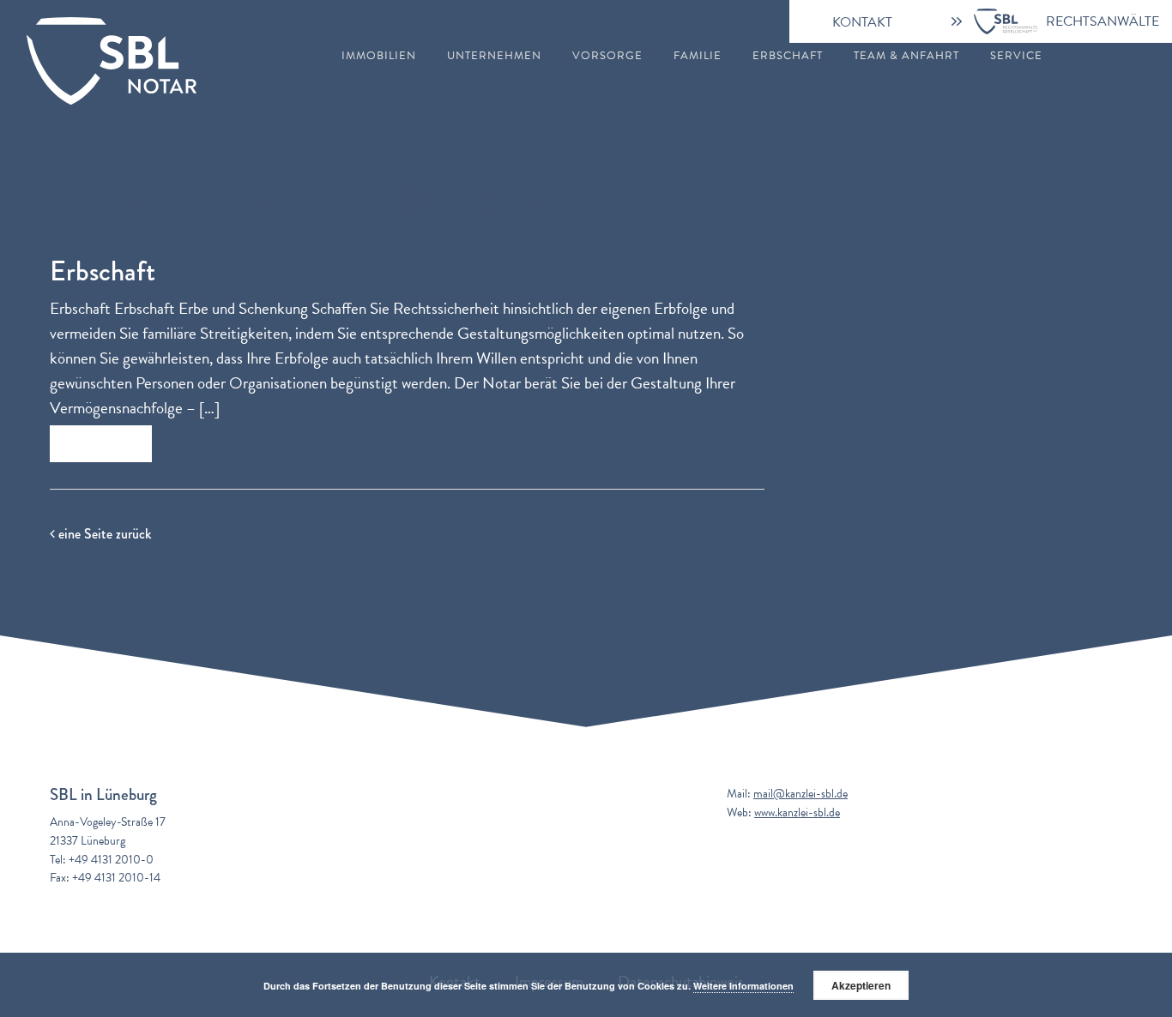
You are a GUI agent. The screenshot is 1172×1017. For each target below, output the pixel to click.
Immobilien (378, 56)
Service (1016, 56)
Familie (698, 56)
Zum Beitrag (101, 444)
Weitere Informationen (743, 985)
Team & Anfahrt (906, 56)
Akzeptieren (861, 985)
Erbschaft (787, 56)
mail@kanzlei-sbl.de (800, 794)
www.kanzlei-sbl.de (797, 812)
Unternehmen (494, 56)
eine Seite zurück (103, 534)
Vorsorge (607, 56)
